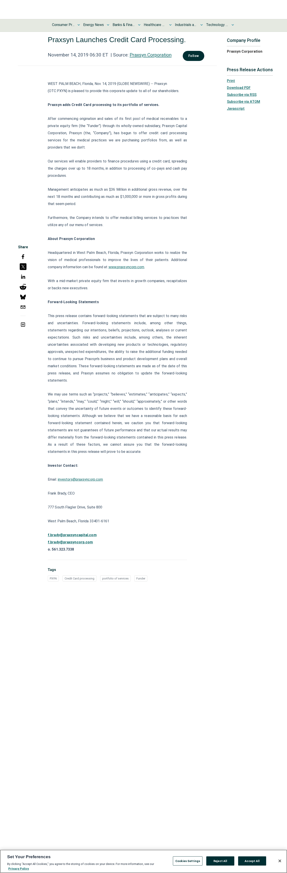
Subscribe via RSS (242, 95)
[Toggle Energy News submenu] (108, 25)
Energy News (93, 25)
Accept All (252, 861)
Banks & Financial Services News (124, 25)
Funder (140, 578)
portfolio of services (115, 578)
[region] (143, 861)
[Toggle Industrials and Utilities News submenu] (201, 25)
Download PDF (239, 88)
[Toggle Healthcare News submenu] (170, 25)
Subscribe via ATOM (243, 101)
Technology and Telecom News (217, 25)
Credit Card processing (79, 578)
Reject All (220, 861)
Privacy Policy (18, 868)
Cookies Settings (187, 861)
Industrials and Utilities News (186, 25)
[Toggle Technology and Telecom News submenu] (232, 25)
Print (231, 81)
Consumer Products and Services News (63, 25)
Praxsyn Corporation (151, 55)
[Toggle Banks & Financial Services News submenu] (139, 25)
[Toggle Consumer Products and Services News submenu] (78, 25)
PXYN (53, 578)
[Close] (280, 861)
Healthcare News (155, 25)
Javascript (236, 108)
